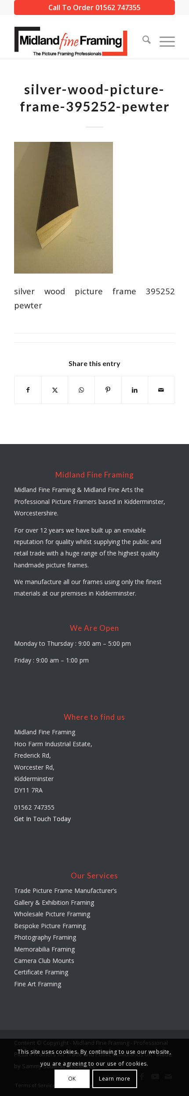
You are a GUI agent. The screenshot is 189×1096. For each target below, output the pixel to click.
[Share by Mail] (161, 390)
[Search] (142, 41)
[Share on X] (55, 390)
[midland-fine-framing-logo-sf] (78, 41)
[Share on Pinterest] (108, 390)
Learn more (115, 1078)
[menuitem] (142, 41)
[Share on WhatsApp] (81, 390)
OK (72, 1078)
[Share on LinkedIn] (135, 390)
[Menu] (163, 41)
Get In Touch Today (42, 819)
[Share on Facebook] (28, 390)
